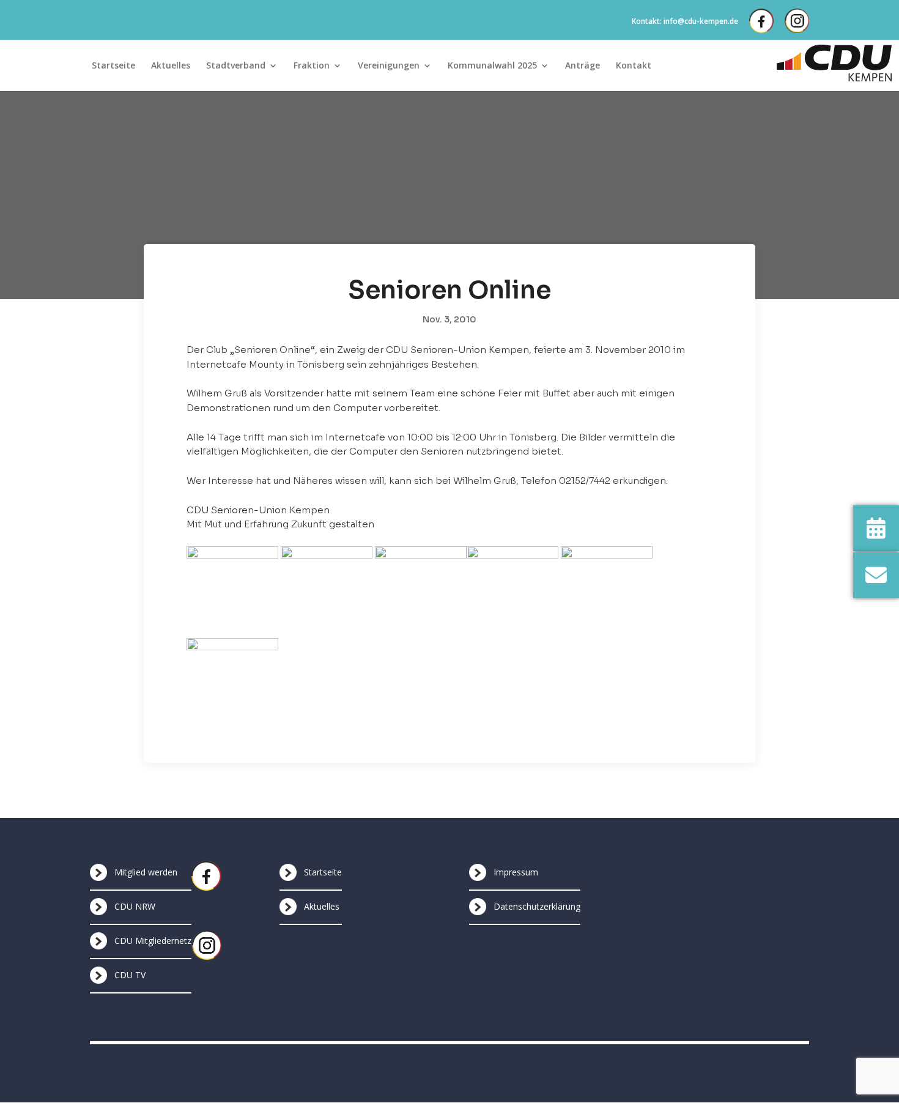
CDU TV (130, 975)
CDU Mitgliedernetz (152, 940)
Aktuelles (170, 66)
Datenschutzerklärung (537, 906)
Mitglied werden (145, 872)
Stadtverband (235, 66)
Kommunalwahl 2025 (492, 66)
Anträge (582, 66)
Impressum (516, 872)
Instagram (797, 21)
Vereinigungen (389, 66)
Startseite (113, 66)
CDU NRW (134, 906)
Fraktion (312, 66)
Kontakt (633, 66)
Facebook (761, 21)
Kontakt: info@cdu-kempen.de (685, 21)
